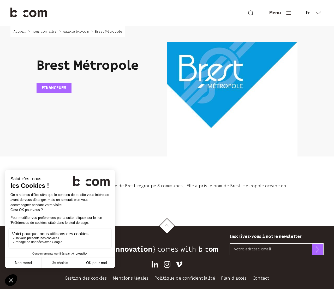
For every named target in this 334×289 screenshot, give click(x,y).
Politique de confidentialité (184, 278)
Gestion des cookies (86, 278)
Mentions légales (130, 278)
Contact (261, 278)
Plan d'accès (234, 278)
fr (308, 13)
